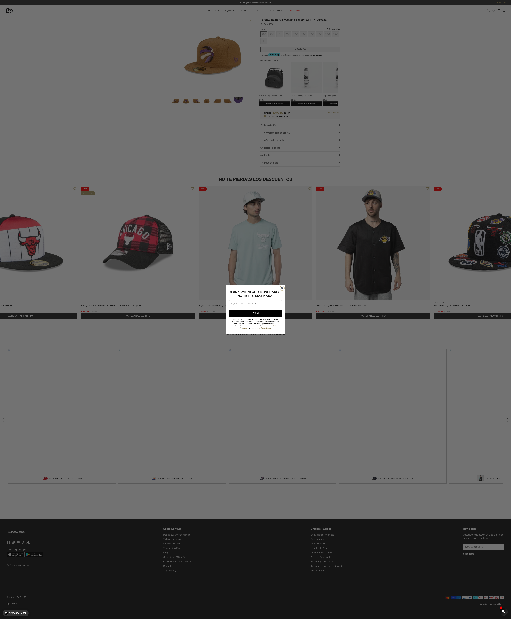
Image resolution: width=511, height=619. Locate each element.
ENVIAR (255, 313)
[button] (16, 613)
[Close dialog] (282, 288)
